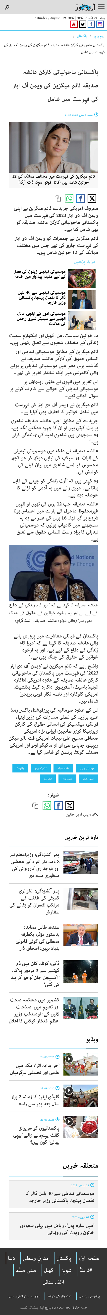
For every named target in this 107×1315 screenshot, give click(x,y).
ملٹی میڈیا (26, 1270)
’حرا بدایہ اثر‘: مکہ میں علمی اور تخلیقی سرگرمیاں (34, 1069)
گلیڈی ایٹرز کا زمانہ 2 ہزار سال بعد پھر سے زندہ (35, 1100)
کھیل (49, 1270)
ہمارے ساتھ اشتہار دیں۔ (23, 1296)
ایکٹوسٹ (20, 768)
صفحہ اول (89, 1258)
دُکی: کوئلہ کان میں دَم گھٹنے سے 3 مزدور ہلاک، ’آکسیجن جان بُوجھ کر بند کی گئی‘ (34, 974)
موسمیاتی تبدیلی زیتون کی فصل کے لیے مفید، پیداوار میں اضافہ (39, 274)
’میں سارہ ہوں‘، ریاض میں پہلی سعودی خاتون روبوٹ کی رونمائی (57, 1229)
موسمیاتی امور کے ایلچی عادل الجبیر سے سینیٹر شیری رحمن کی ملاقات (41, 318)
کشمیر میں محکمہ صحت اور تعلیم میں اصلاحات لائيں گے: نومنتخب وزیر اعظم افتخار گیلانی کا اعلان (34, 1010)
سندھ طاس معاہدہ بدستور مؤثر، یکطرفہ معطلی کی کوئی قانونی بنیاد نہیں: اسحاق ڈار (37, 938)
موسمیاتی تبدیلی (87, 768)
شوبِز (66, 1270)
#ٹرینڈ (85, 1270)
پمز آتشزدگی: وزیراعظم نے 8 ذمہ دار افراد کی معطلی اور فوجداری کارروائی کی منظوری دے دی (34, 865)
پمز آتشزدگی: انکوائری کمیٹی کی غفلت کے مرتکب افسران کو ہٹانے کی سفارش (34, 901)
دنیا (11, 1258)
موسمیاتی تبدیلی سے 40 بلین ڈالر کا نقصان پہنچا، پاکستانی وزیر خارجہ (42, 297)
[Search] (6, 7)
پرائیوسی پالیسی (89, 1296)
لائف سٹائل (53, 1282)
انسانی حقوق (88, 778)
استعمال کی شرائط (59, 1296)
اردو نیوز (48, 778)
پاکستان (82, 36)
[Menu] (101, 7)
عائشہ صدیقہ (63, 768)
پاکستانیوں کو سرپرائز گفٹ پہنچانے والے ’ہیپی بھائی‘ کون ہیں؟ (36, 1135)
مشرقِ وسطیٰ (36, 1258)
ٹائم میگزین (67, 778)
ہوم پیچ (99, 36)
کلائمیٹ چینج (41, 768)
